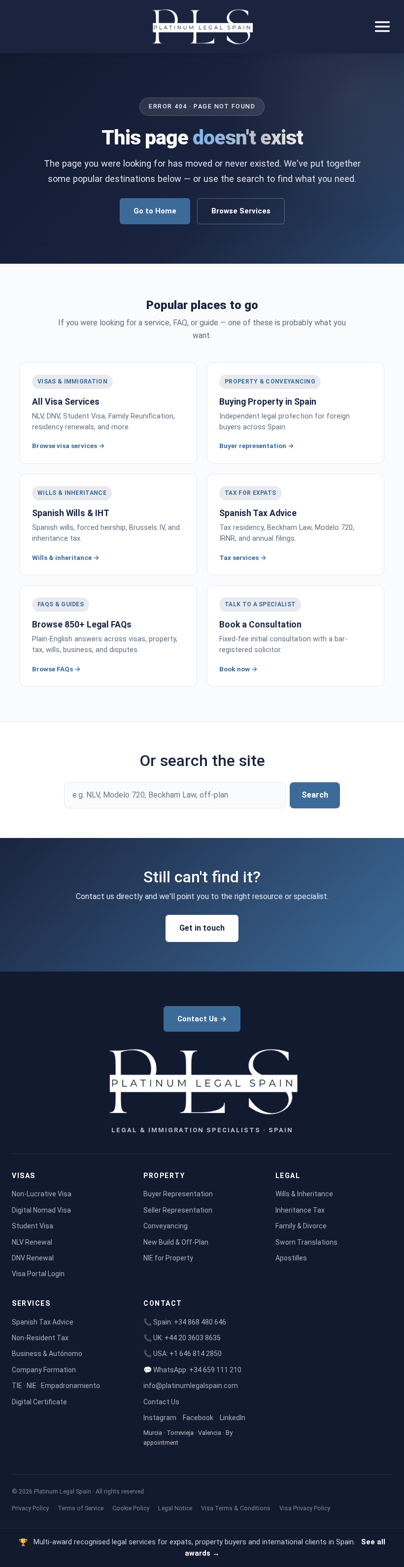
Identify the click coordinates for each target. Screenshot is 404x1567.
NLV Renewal (32, 1242)
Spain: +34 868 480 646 (189, 1322)
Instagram (159, 1418)
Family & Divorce (301, 1226)
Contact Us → (202, 1018)
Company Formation (44, 1370)
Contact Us (161, 1402)
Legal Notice (175, 1508)
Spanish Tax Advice (42, 1322)
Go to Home (155, 211)
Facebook (198, 1418)
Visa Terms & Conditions (235, 1508)
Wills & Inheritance (304, 1194)
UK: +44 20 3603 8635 (187, 1338)
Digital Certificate (39, 1402)
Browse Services (240, 211)
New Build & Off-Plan (175, 1242)
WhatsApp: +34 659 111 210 (197, 1370)
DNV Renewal (33, 1258)
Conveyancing (165, 1226)
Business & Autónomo (47, 1354)
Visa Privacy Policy (304, 1508)
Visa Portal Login (38, 1274)
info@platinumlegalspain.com (190, 1386)
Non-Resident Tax (40, 1338)
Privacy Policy (30, 1508)
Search (315, 795)
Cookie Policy (130, 1508)
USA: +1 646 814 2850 (187, 1354)
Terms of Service (80, 1508)
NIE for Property (168, 1258)
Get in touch (202, 928)
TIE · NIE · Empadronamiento (56, 1386)
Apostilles (291, 1258)
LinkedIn (232, 1418)
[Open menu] (382, 26)
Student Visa (32, 1226)
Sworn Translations (306, 1242)
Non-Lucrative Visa (41, 1194)
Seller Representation (177, 1210)
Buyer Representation (178, 1194)
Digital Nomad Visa (41, 1210)
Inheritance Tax (300, 1210)
